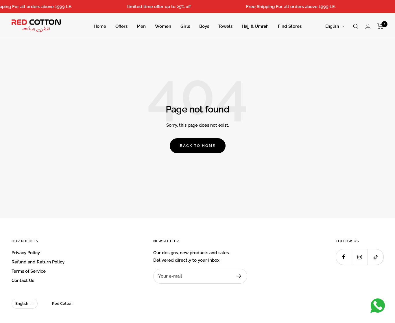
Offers (121, 26)
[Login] (367, 26)
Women (163, 26)
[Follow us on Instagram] (360, 257)
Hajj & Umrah (255, 26)
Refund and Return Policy (38, 262)
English (332, 26)
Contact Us (23, 280)
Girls (185, 26)
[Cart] (380, 26)
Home (100, 26)
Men (141, 26)
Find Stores (290, 26)
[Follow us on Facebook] (344, 257)
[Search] (355, 26)
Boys (204, 26)
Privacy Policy (26, 252)
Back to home (197, 145)
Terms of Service (29, 271)
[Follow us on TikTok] (375, 257)
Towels (225, 26)
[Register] (239, 276)
